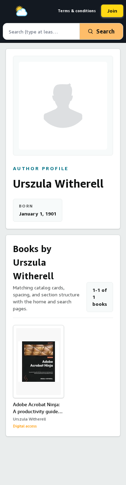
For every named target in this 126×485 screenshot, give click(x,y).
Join (112, 11)
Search (105, 31)
